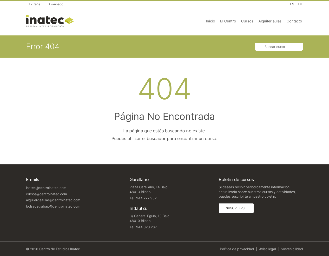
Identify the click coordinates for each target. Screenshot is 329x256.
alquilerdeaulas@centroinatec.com (53, 200)
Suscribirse (240, 208)
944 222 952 (146, 198)
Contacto (294, 21)
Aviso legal (267, 249)
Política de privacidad (237, 249)
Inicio (210, 21)
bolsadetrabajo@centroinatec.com (53, 206)
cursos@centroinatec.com (46, 194)
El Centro (228, 21)
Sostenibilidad (292, 249)
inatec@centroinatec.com (46, 188)
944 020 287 (146, 227)
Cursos (247, 21)
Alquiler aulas (270, 21)
